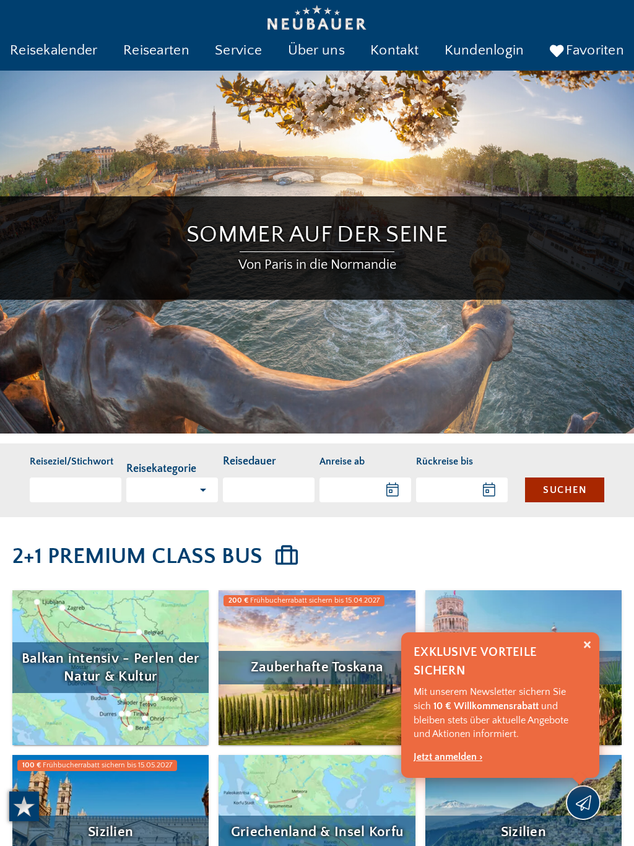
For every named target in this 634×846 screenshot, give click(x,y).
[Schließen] (587, 645)
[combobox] (269, 490)
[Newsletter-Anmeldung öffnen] (583, 803)
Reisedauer (249, 461)
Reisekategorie (161, 469)
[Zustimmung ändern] (24, 806)
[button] (54, 51)
